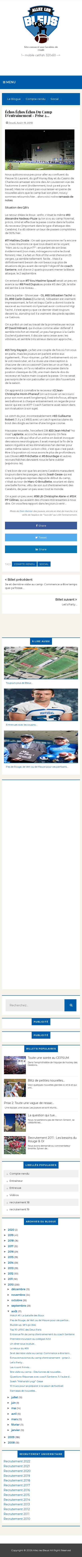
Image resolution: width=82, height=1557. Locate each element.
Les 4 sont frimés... (20, 1367)
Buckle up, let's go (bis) (23, 1324)
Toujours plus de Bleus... (19, 682)
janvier (15, 1430)
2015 (11, 1257)
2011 (10, 1278)
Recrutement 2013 (17, 1504)
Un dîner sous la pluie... (23, 1343)
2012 (11, 1273)
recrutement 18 (19, 1202)
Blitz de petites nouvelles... (46, 1080)
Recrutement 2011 (16, 1514)
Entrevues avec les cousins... (21, 724)
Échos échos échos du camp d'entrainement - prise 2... (40, 1357)
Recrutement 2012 (17, 1509)
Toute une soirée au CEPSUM (48, 1058)
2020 (11, 1229)
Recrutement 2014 (17, 1500)
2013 (11, 1268)
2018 (11, 1240)
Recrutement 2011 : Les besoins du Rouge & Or (52, 1139)
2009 (11, 1437)
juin (13, 1402)
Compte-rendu (24, 564)
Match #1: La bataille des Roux (27, 1315)
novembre (18, 1294)
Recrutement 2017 (17, 1485)
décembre (18, 1289)
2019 (11, 1235)
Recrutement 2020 (17, 1471)
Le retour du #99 (19, 1348)
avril (14, 1413)
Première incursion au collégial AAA (30, 1338)
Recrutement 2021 (17, 1466)
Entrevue (15, 1187)
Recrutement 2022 (17, 1461)
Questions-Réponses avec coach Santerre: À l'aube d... (40, 1376)
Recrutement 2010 (17, 1519)
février (15, 1424)
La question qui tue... (42, 1115)
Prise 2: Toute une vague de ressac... (29, 1103)
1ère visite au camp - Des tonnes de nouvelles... (36, 1371)
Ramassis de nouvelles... (23, 1390)
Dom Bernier (26, 511)
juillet (15, 1397)
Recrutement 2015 (17, 1495)
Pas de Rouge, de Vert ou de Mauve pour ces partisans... (37, 766)
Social (44, 564)
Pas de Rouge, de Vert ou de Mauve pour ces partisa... (40, 1320)
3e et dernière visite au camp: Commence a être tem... (40, 1353)
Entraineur (16, 1180)
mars (14, 1419)
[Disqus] (41, 830)
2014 (11, 1262)
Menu (10, 82)
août (14, 1311)
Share (42, 525)
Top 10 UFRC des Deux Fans (25, 1329)
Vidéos (14, 1195)
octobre (17, 1300)
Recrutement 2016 (17, 1490)
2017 (11, 1246)
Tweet (43, 537)
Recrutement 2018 (17, 1480)
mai (14, 1408)
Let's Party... (69, 604)
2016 (11, 1251)
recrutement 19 (19, 1209)
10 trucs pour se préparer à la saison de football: (37, 1385)
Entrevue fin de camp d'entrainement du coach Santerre (42, 1334)
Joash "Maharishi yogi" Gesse (26, 1381)
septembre (19, 1305)
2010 (11, 1284)
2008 (11, 1442)
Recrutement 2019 (17, 1476)
